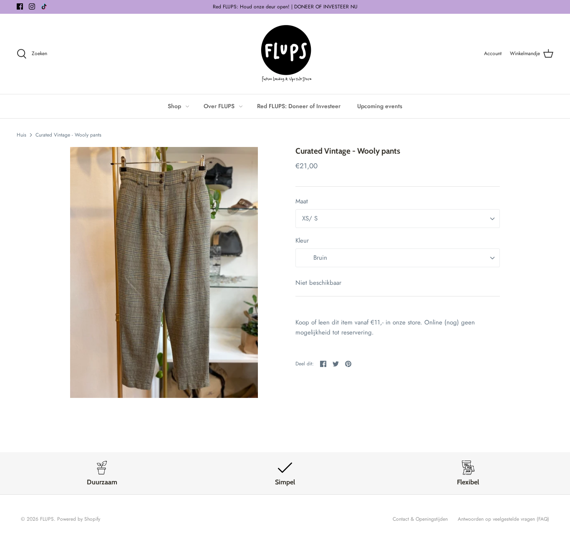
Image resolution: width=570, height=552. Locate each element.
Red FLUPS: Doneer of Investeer (298, 106)
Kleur (302, 240)
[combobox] (397, 218)
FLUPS (47, 519)
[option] (164, 272)
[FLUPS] (285, 54)
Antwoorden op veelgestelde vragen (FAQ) (503, 519)
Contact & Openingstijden (420, 519)
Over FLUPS (219, 106)
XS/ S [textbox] (310, 218)
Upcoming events (379, 106)
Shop (174, 106)
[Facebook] (20, 6)
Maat (301, 201)
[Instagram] (32, 6)
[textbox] (319, 258)
